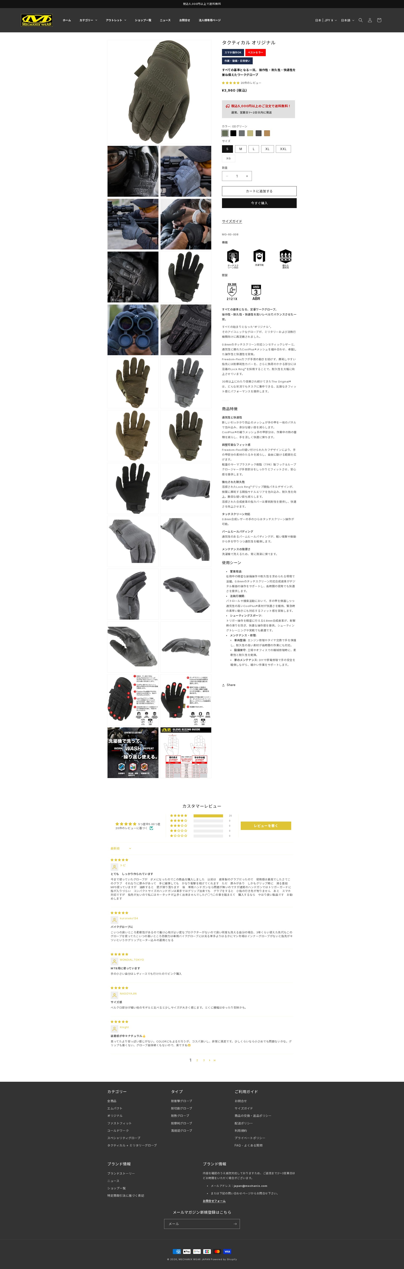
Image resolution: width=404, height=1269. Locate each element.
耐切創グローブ (181, 1108)
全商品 (112, 1101)
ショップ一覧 (116, 1188)
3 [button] (204, 1060)
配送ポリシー (244, 1123)
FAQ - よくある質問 (248, 1145)
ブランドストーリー (121, 1173)
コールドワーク (118, 1130)
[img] (119, 859)
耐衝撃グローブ (181, 1101)
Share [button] (231, 685)
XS (230, 159)
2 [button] (197, 1060)
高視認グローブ (181, 1130)
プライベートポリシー (250, 1138)
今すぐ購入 (259, 203)
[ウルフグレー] (242, 133)
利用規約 (241, 1130)
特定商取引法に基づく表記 (125, 1195)
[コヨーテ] (267, 133)
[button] (360, 20)
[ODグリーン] (225, 133)
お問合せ (241, 1101)
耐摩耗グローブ (181, 1123)
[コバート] (233, 133)
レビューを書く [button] (266, 826)
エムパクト (115, 1108)
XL (268, 149)
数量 (225, 167)
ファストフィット (119, 1123)
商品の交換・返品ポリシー (253, 1115)
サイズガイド (232, 221)
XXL (283, 149)
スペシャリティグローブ (124, 1138)
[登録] (235, 1224)
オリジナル (115, 1115)
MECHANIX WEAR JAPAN (194, 1259)
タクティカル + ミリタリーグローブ (132, 1145)
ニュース (113, 1181)
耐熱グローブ (180, 1115)
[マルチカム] (250, 133)
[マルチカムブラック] (259, 133)
